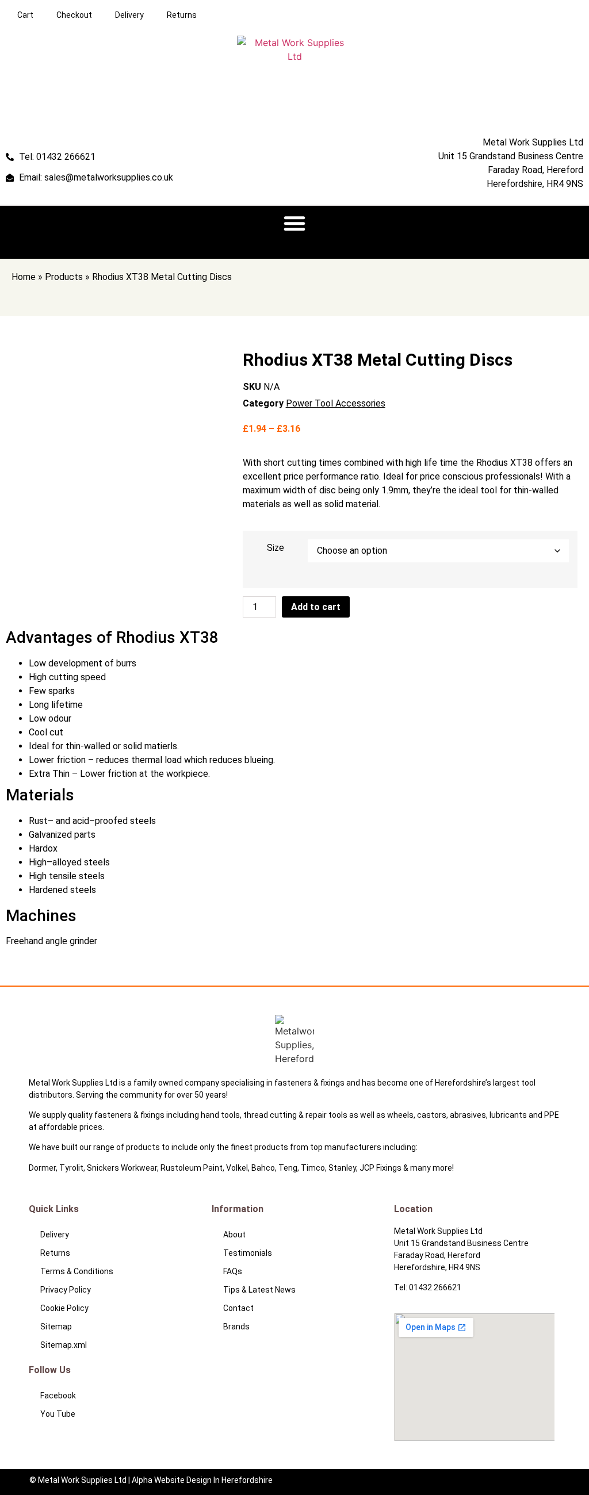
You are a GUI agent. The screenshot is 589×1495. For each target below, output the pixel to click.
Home (24, 276)
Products (64, 276)
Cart (25, 15)
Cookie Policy (64, 1308)
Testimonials (247, 1253)
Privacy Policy (65, 1289)
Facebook (58, 1395)
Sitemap (56, 1326)
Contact (238, 1308)
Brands (236, 1326)
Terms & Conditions (76, 1271)
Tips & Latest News (259, 1289)
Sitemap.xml (63, 1345)
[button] (294, 223)
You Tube (57, 1414)
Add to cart (316, 606)
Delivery (129, 15)
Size (275, 548)
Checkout (74, 15)
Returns (182, 15)
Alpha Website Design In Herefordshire (202, 1480)
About (234, 1234)
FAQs (232, 1271)
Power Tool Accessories (335, 403)
